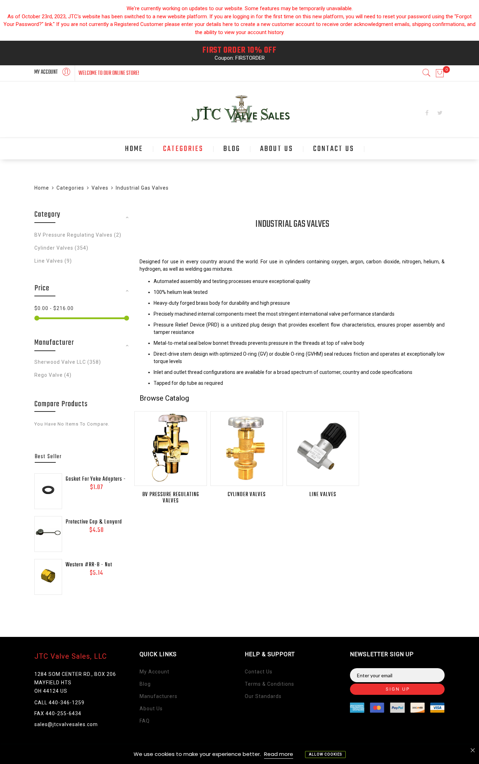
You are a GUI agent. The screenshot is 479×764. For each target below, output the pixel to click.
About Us (151, 708)
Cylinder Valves (247, 495)
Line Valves (322, 495)
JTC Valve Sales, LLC (70, 656)
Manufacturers (158, 696)
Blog (145, 684)
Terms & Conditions (269, 684)
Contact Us (258, 671)
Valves (100, 188)
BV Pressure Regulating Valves (170, 498)
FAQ (145, 721)
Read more (278, 754)
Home (41, 188)
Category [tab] (47, 214)
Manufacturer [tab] (54, 342)
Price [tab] (41, 288)
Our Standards (263, 696)
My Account (154, 671)
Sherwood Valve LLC (67, 362)
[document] (239, 754)
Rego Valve (53, 375)
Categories (70, 188)
